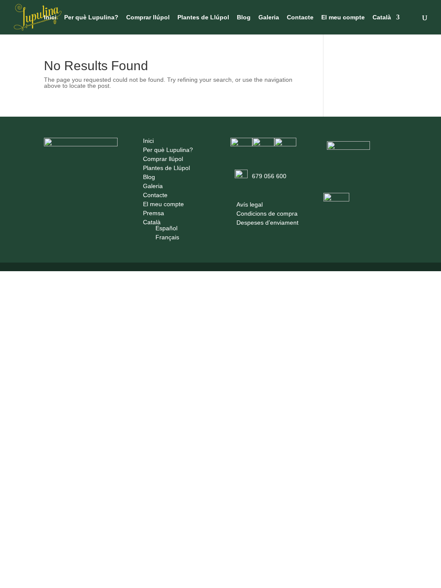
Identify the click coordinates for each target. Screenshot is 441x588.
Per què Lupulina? (91, 17)
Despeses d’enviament (267, 222)
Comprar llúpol (148, 17)
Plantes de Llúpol (203, 17)
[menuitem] (386, 24)
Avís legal (249, 204)
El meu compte (343, 17)
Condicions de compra (267, 213)
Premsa (153, 213)
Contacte (300, 17)
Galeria (268, 17)
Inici (50, 17)
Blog (244, 17)
